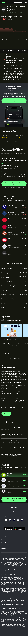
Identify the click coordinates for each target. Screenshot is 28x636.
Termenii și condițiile (8, 600)
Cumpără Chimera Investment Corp (14, 100)
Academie (9, 188)
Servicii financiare (9, 407)
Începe (6, 414)
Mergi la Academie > (15, 358)
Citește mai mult (6, 353)
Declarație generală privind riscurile (8, 608)
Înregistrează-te (4, 42)
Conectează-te (18, 2)
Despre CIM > (11, 50)
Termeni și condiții (18, 608)
